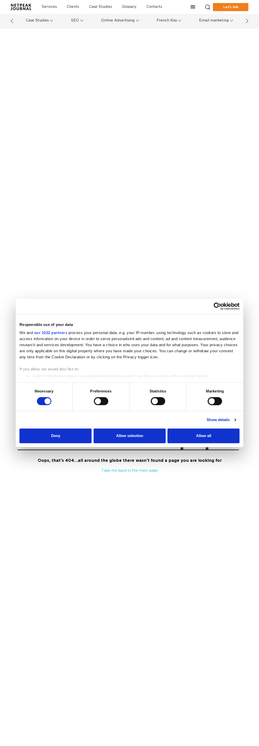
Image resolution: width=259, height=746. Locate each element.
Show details (218, 420)
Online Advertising (118, 21)
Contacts (154, 7)
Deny (55, 436)
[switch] (101, 401)
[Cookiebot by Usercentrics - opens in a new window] (217, 306)
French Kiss (167, 21)
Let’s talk (230, 7)
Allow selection (129, 436)
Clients (73, 7)
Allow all (203, 436)
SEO (75, 21)
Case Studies (100, 7)
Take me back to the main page (129, 471)
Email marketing (214, 21)
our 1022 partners (51, 332)
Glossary (129, 7)
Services (49, 7)
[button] (193, 7)
